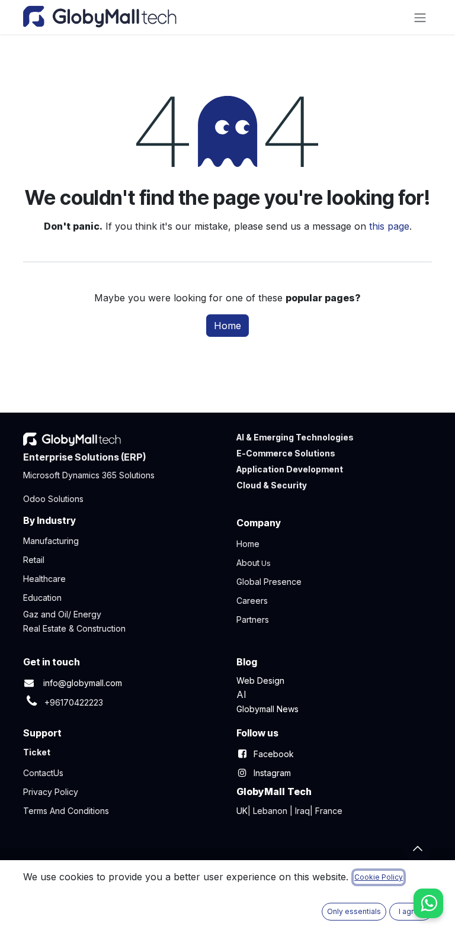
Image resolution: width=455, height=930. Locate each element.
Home (227, 326)
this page (389, 226)
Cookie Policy (378, 877)
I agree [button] (411, 911)
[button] (417, 848)
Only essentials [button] (354, 911)
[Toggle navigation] (420, 17)
